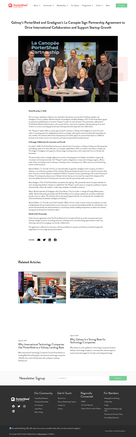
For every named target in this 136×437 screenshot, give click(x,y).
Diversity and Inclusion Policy (113, 414)
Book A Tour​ (62, 398)
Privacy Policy (109, 431)
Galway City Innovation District (91, 408)
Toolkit (106, 405)
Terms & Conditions (119, 431)
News (108, 5)
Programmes (86, 5)
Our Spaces (75, 5)
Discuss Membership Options (67, 402)
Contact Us (61, 405)
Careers (60, 409)
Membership (61, 5)
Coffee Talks (108, 402)
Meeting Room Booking (111, 398)
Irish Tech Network (87, 405)
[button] (39, 240)
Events (98, 5)
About (36, 5)
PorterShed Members (41, 398)
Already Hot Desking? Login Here (113, 410)
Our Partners (39, 405)
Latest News (38, 409)
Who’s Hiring (39, 412)
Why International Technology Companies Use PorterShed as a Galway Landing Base (41, 345)
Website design (42, 434)
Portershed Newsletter (41, 402)
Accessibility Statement (111, 417)
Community (47, 5)
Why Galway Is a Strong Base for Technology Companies (88, 340)
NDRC (83, 401)
